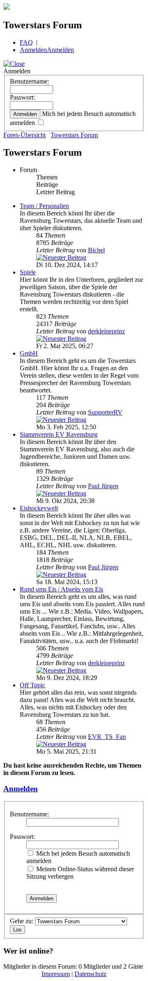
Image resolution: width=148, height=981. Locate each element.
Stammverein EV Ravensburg (58, 434)
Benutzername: (29, 81)
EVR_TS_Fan (107, 736)
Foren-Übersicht (24, 134)
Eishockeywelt (39, 508)
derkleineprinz (106, 331)
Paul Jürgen (103, 486)
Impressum (56, 973)
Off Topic (32, 685)
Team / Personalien (44, 205)
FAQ (26, 42)
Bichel (96, 250)
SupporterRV (105, 412)
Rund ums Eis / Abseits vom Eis (61, 589)
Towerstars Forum (74, 134)
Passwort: (22, 97)
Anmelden (33, 49)
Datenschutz (90, 973)
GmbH (29, 353)
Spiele (28, 272)
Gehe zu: (21, 921)
